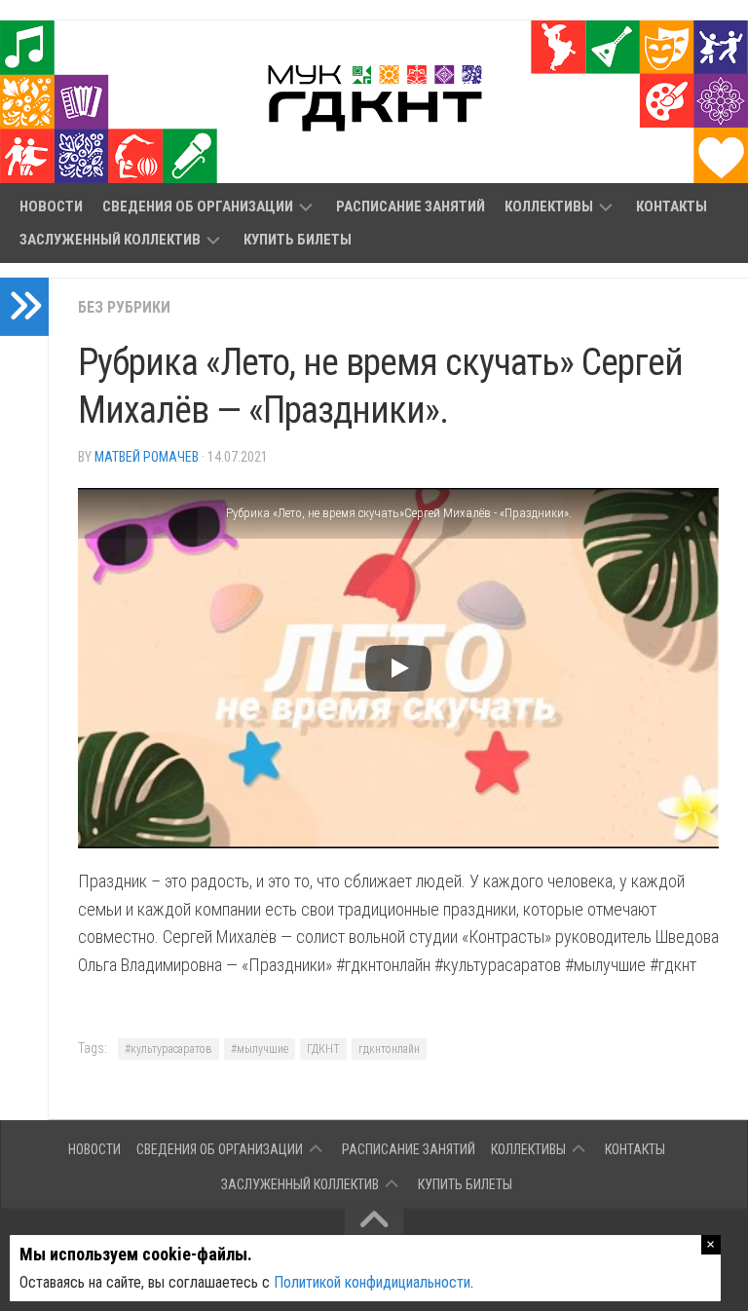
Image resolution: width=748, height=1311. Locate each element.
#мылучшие (259, 1049)
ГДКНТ (323, 1049)
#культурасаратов (168, 1049)
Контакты (671, 206)
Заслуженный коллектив (110, 239)
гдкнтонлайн (389, 1049)
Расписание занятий (410, 206)
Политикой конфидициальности (372, 1282)
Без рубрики (124, 307)
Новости (51, 206)
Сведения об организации (197, 206)
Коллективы (549, 206)
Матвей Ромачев (146, 457)
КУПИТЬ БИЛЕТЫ (297, 239)
